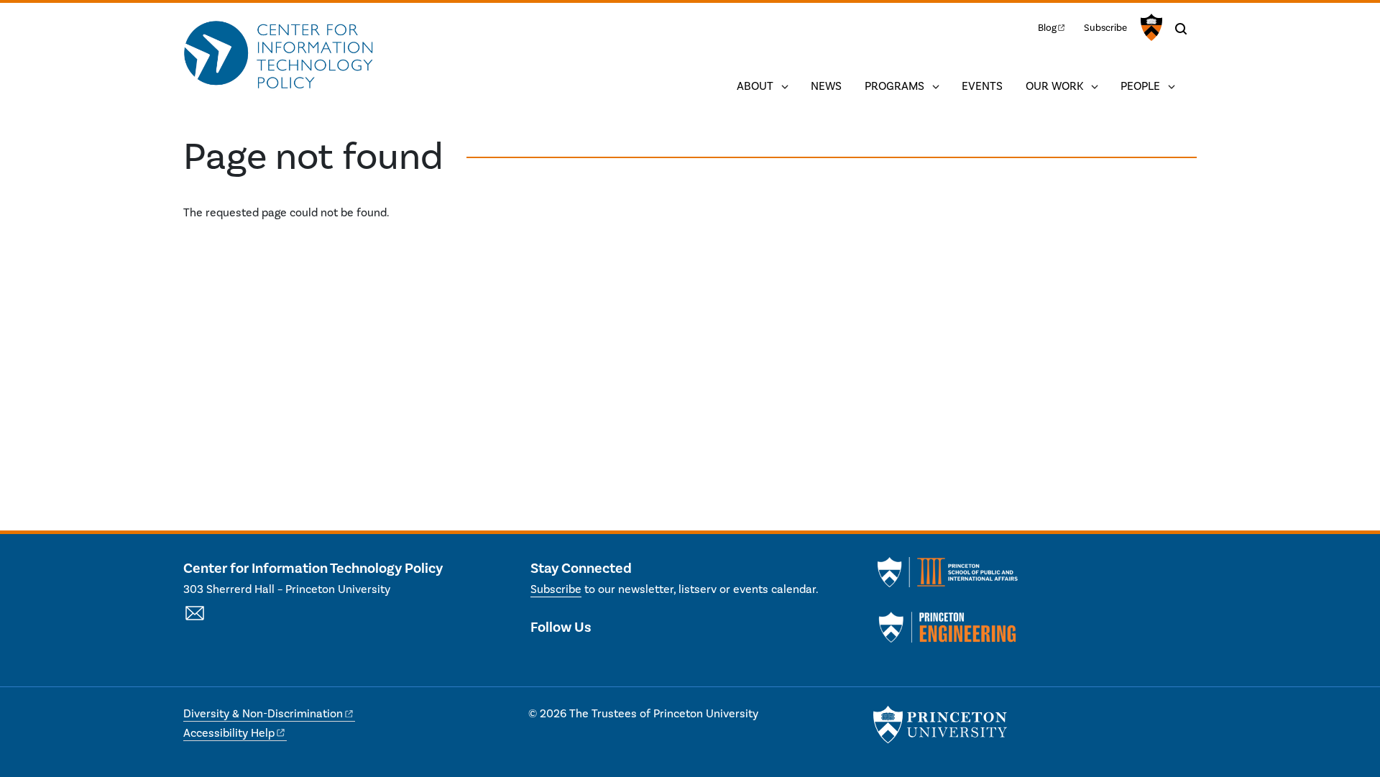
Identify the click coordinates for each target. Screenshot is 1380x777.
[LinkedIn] (567, 657)
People (1140, 86)
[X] (542, 657)
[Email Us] (194, 621)
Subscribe (1105, 28)
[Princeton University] (1150, 27)
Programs (894, 86)
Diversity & (263, 714)
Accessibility (229, 733)
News (826, 86)
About (755, 86)
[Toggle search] (1181, 28)
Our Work (1054, 86)
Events (982, 86)
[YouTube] (593, 657)
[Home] (278, 56)
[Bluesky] (618, 657)
